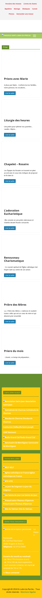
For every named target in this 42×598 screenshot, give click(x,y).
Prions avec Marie (16, 79)
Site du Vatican (25, 509)
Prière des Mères (15, 304)
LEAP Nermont (9, 432)
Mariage (17, 9)
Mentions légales (28, 592)
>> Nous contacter (11, 572)
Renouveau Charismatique (14, 259)
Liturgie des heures (17, 120)
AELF (11, 467)
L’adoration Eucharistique (13, 212)
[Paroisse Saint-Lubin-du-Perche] (16, 36)
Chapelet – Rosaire (16, 164)
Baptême (8, 9)
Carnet (34, 9)
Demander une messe (24, 14)
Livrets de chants (30, 4)
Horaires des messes (13, 4)
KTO (11, 481)
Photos (11, 14)
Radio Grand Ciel (27, 437)
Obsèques (26, 9)
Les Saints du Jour (29, 495)
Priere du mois (13, 351)
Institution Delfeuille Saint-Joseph (18, 427)
